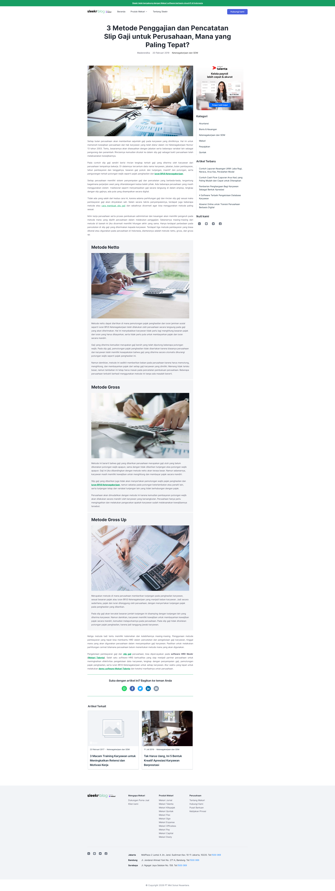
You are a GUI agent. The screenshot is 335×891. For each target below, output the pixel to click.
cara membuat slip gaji (113, 205)
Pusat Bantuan (196, 807)
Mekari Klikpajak (167, 807)
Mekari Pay (164, 829)
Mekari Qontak (166, 811)
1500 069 (216, 855)
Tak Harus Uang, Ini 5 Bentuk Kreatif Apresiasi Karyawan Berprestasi (163, 760)
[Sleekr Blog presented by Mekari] (99, 11)
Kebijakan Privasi (197, 811)
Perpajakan (204, 146)
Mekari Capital (166, 833)
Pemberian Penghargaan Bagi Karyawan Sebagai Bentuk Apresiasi (218, 188)
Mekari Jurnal (165, 800)
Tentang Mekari (197, 800)
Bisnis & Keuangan (208, 129)
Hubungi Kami (196, 804)
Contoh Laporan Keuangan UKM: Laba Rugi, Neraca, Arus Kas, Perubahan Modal (220, 170)
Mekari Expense (167, 822)
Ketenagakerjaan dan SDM (185, 52)
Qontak (202, 152)
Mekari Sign (165, 818)
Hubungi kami (237, 11)
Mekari (202, 140)
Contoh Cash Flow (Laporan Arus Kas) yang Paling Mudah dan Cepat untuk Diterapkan (220, 179)
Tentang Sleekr (160, 11)
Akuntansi (204, 123)
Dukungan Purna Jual (138, 800)
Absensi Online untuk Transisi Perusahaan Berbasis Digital (219, 206)
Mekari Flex (164, 815)
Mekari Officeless (167, 826)
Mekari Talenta (96, 657)
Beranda (121, 11)
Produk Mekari (138, 11)
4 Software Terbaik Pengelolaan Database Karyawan (220, 197)
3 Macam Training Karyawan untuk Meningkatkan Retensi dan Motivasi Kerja (113, 760)
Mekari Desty (165, 837)
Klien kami (133, 804)
